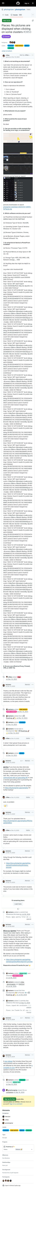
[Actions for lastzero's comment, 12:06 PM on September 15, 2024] (32, 1017)
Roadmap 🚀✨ (11, 718)
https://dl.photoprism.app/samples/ (16, 788)
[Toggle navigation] (3, 3)
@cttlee (5, 767)
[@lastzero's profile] (3, 685)
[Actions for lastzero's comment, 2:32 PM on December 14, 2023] (32, 812)
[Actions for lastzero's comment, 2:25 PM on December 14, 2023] (32, 760)
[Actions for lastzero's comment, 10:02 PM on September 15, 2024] (32, 1055)
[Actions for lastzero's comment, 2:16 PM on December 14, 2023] (32, 684)
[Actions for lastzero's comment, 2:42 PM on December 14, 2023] (32, 880)
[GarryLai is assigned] (14, 42)
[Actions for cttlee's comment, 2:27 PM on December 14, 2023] (32, 797)
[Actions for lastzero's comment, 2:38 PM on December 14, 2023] (32, 851)
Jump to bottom (7, 51)
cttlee (7, 55)
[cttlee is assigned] (10, 42)
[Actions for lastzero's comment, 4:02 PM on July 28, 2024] (32, 924)
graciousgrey (11, 984)
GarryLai (21, 984)
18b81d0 (28, 919)
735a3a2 (28, 1012)
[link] (9, 677)
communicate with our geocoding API (15, 777)
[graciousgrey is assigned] (12, 42)
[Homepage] (18, 3)
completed (9, 1092)
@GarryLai (7, 931)
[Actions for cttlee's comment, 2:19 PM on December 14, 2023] (32, 738)
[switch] (5, 805)
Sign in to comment (16, 1104)
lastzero (8, 684)
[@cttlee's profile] (3, 56)
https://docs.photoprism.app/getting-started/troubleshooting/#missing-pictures (18, 865)
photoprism (9, 9)
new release (8, 1061)
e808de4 (28, 1007)
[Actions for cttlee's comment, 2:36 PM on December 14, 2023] (32, 830)
